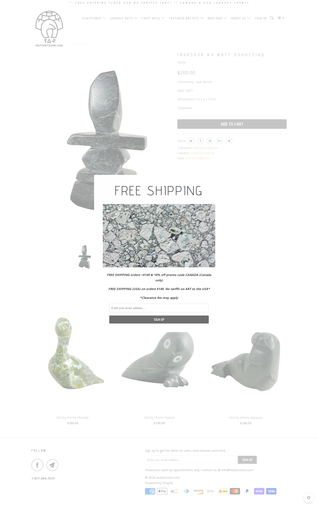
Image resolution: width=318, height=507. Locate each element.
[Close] (219, 178)
